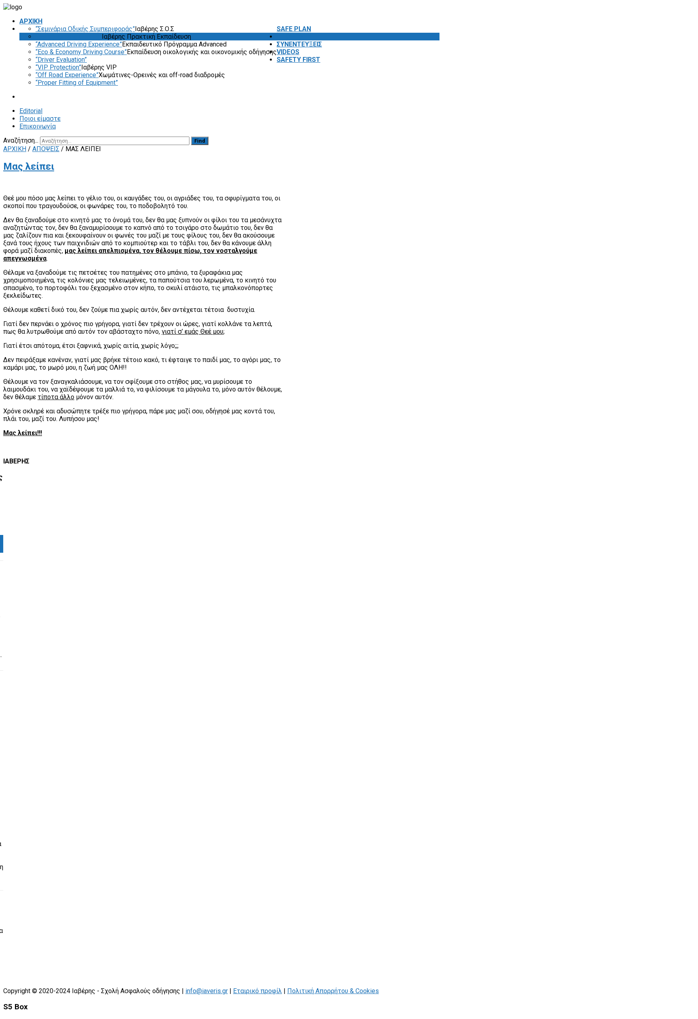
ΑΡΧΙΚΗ (30, 21)
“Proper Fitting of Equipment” (77, 82)
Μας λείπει (28, 166)
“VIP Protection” (58, 67)
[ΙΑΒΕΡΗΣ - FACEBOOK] (437, 140)
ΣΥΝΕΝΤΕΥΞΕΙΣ (299, 44)
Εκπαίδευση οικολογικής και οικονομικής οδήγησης (202, 52)
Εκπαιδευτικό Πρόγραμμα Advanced (174, 44)
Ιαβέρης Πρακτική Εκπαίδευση (146, 36)
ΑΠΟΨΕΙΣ (290, 36)
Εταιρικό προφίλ (257, 991)
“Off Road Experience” (67, 75)
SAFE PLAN (294, 29)
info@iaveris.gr (206, 991)
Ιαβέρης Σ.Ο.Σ (154, 29)
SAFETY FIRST (298, 59)
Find (199, 141)
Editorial (30, 111)
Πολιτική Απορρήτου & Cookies (333, 991)
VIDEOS (288, 52)
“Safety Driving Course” (69, 36)
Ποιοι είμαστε (40, 118)
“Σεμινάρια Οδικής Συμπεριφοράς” (85, 29)
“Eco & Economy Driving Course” (81, 52)
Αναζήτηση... (20, 140)
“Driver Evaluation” (61, 59)
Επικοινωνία (37, 126)
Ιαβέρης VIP (99, 67)
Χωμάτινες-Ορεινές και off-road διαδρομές (162, 75)
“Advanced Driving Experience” (79, 44)
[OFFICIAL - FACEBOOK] (432, 140)
